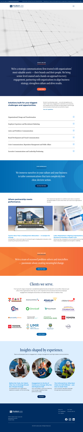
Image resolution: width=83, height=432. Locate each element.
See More (41, 396)
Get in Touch (41, 334)
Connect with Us (71, 411)
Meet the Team (41, 268)
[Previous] (10, 218)
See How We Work (41, 185)
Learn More (41, 89)
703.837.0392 (11, 419)
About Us (60, 409)
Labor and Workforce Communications (20, 131)
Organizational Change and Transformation (22, 117)
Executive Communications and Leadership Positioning (25, 151)
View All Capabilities (48, 109)
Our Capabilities (61, 411)
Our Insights (61, 413)
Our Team (69, 409)
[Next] (81, 218)
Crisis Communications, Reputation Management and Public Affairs (29, 145)
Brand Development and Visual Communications (23, 138)
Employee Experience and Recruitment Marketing (24, 124)
